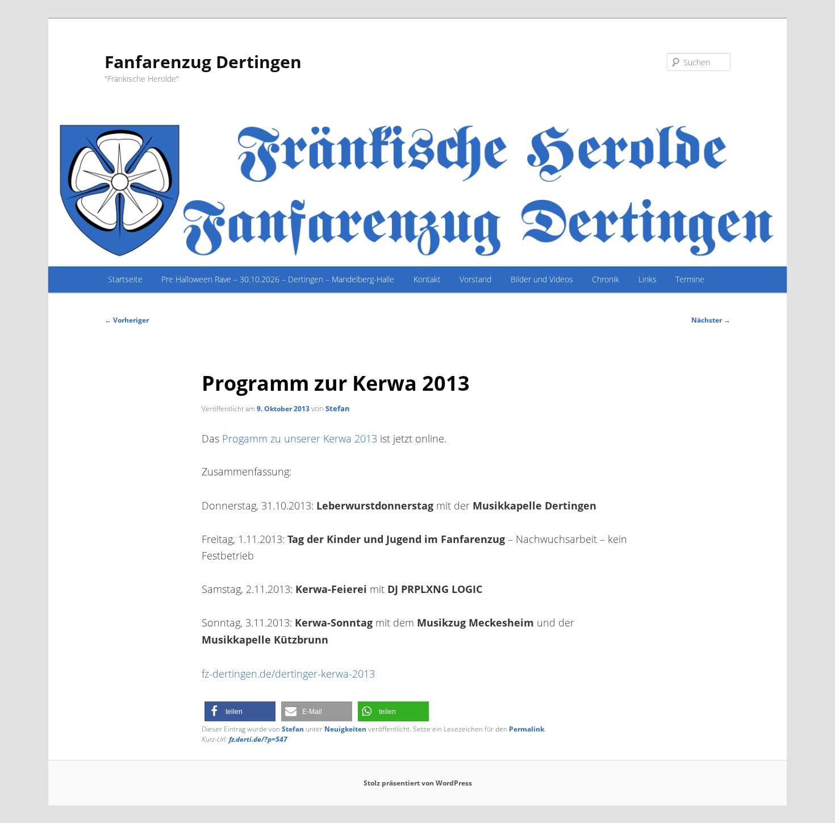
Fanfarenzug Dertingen (203, 61)
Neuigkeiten (345, 729)
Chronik (605, 279)
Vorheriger (127, 320)
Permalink (526, 729)
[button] (239, 711)
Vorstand (475, 279)
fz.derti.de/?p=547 (258, 739)
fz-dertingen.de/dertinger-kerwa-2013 (288, 673)
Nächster (710, 320)
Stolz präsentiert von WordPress (418, 783)
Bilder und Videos (542, 279)
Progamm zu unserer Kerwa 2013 (299, 438)
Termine (689, 279)
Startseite (125, 279)
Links (647, 279)
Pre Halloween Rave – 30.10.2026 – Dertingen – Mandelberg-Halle (277, 279)
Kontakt (427, 279)
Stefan (337, 408)
